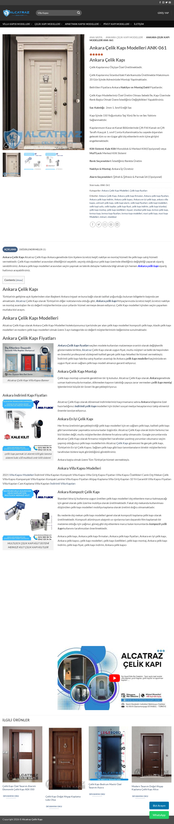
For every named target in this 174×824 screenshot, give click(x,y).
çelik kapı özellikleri (116, 210)
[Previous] (8, 92)
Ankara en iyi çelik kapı (145, 199)
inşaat (130, 210)
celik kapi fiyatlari (138, 203)
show (19, 280)
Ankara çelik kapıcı (123, 199)
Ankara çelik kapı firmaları (130, 196)
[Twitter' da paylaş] (99, 224)
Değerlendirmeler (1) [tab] (32, 249)
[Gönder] (78, 13)
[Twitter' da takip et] (167, 2)
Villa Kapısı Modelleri (16, 24)
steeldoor (112, 217)
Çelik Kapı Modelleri (47, 24)
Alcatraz (21, 300)
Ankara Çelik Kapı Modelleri (124, 37)
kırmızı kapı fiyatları (111, 213)
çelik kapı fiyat (124, 206)
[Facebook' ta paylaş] (92, 224)
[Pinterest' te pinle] (111, 224)
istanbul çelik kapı (142, 210)
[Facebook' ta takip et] (160, 2)
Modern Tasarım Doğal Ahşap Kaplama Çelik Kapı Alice (147, 788)
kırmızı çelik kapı (160, 210)
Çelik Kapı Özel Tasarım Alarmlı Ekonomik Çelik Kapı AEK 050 (19, 788)
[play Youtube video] (114, 678)
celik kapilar (110, 206)
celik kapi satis (97, 206)
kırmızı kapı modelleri (132, 213)
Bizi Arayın (159, 805)
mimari (103, 217)
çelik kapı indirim (140, 206)
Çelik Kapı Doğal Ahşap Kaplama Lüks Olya (63, 798)
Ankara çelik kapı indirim (101, 199)
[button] (163, 13)
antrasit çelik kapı (104, 203)
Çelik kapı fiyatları (138, 190)
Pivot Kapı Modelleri (116, 24)
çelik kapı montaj (98, 210)
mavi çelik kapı (150, 213)
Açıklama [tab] (10, 249)
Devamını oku (11, 796)
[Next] (78, 92)
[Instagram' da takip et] (163, 2)
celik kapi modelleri (158, 203)
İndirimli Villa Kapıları (62, 483)
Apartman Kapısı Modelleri (82, 24)
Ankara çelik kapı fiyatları (156, 196)
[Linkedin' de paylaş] (117, 224)
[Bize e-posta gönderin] (170, 2)
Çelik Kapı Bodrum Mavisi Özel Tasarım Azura (105, 786)
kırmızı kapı (95, 213)
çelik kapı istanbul (157, 206)
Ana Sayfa (96, 37)
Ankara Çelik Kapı (108, 196)
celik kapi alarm (121, 203)
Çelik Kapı (122, 443)
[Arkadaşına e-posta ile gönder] (105, 224)
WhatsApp (159, 814)
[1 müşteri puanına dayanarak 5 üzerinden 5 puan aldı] (130, 54)
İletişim (139, 24)
